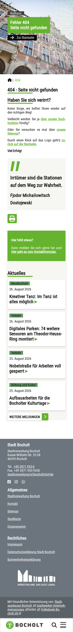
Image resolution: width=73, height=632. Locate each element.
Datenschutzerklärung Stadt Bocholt (31, 552)
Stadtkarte (14, 519)
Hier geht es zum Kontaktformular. (34, 252)
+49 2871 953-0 (24, 467)
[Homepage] (9, 80)
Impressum (14, 544)
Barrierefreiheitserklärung (24, 559)
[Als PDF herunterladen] (12, 220)
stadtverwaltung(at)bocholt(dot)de (30, 474)
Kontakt (12, 504)
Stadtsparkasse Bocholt (34, 604)
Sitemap (12, 511)
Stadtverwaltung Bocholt (23, 496)
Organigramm (16, 526)
